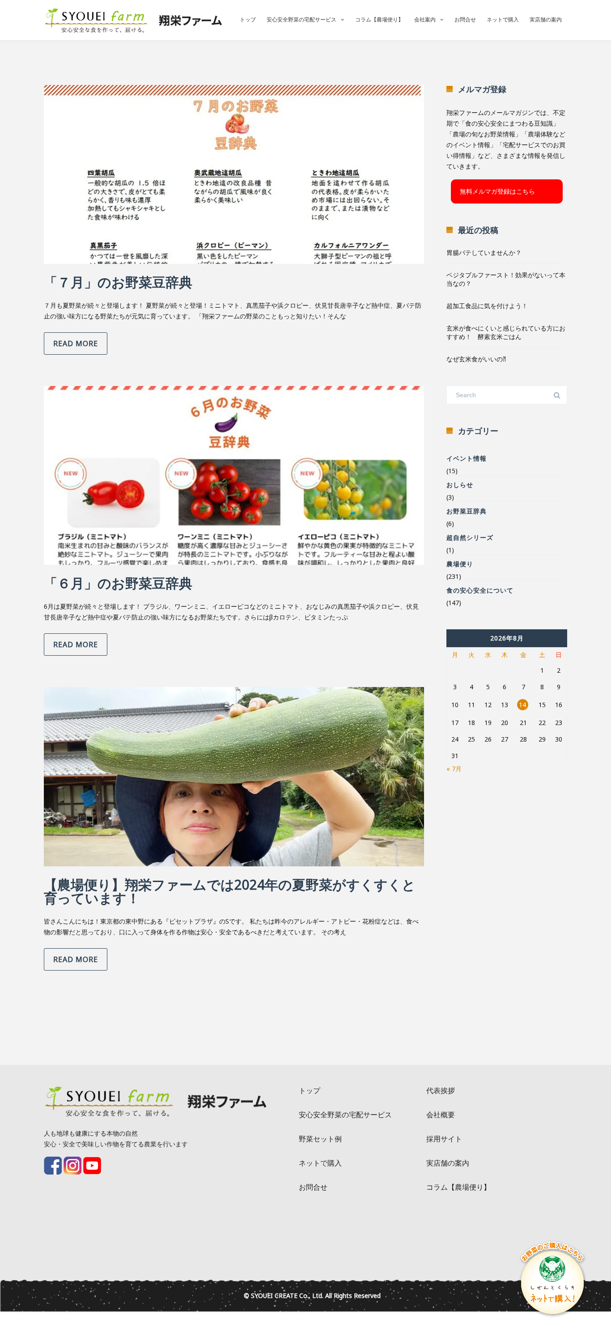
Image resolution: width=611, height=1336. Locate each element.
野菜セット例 (320, 1139)
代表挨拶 (440, 1090)
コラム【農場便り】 (379, 19)
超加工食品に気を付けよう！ (487, 305)
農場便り (459, 564)
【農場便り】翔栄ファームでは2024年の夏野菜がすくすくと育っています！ (230, 891)
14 (522, 704)
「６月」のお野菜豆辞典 (118, 583)
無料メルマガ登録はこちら (497, 191)
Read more (75, 343)
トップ (248, 19)
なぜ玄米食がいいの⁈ (476, 359)
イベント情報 (466, 458)
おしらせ (459, 484)
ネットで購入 (503, 19)
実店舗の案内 (546, 19)
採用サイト (444, 1139)
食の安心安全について (479, 590)
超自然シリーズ (469, 537)
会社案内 (425, 19)
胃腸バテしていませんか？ (484, 252)
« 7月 (454, 768)
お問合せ (465, 19)
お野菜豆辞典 (466, 511)
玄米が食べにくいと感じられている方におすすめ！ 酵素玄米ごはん (505, 332)
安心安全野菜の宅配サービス (301, 19)
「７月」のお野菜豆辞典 (118, 282)
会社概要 (440, 1115)
